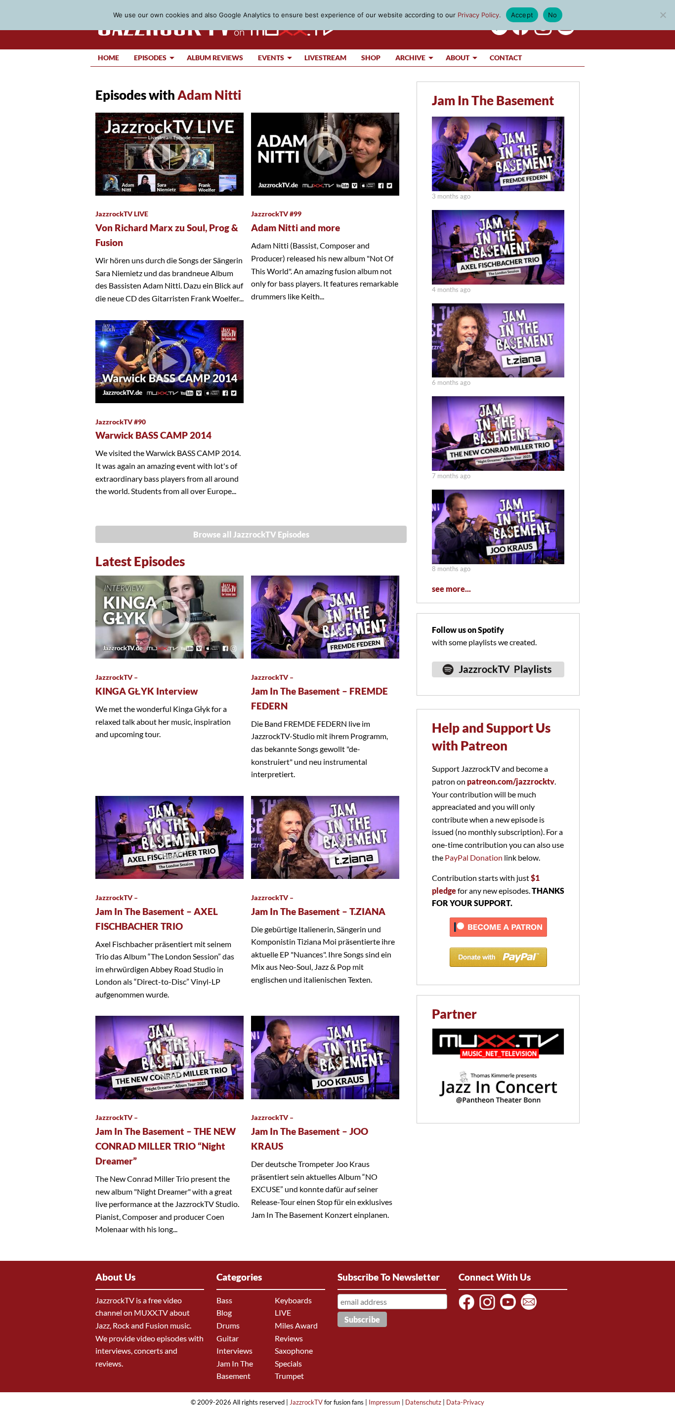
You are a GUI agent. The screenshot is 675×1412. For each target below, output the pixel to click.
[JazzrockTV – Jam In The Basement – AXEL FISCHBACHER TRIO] (498, 281)
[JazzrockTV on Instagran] (541, 32)
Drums (228, 1325)
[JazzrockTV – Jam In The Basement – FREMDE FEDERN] (498, 188)
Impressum (384, 1402)
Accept (522, 15)
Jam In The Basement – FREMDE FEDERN (319, 692)
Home (108, 57)
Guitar (227, 1338)
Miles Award (296, 1325)
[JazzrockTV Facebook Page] (518, 32)
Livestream (325, 57)
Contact (506, 57)
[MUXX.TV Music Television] (498, 1063)
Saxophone (294, 1350)
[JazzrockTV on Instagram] (489, 1309)
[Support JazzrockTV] (498, 941)
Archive (410, 57)
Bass (224, 1300)
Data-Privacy (465, 1402)
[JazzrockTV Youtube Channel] (509, 1309)
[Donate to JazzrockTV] (498, 971)
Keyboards (293, 1300)
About (457, 57)
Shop (370, 57)
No (552, 15)
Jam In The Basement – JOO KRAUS (309, 1132)
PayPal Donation (474, 857)
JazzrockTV (306, 1402)
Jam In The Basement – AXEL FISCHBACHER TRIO (156, 912)
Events (271, 57)
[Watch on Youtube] (564, 32)
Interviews (234, 1350)
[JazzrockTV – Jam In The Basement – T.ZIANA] (498, 374)
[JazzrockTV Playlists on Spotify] (498, 681)
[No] (663, 15)
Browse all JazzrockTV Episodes (251, 534)
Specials (288, 1363)
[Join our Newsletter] (530, 1309)
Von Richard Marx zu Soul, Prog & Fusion (166, 228)
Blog (224, 1312)
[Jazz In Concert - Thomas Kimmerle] (498, 1109)
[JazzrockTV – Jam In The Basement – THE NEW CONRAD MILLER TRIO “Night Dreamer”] (498, 467)
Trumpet (289, 1375)
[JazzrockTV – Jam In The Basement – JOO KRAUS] (498, 561)
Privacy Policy (478, 15)
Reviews (289, 1338)
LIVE (283, 1312)
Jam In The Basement (493, 100)
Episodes (150, 57)
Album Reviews (215, 57)
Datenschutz (423, 1402)
